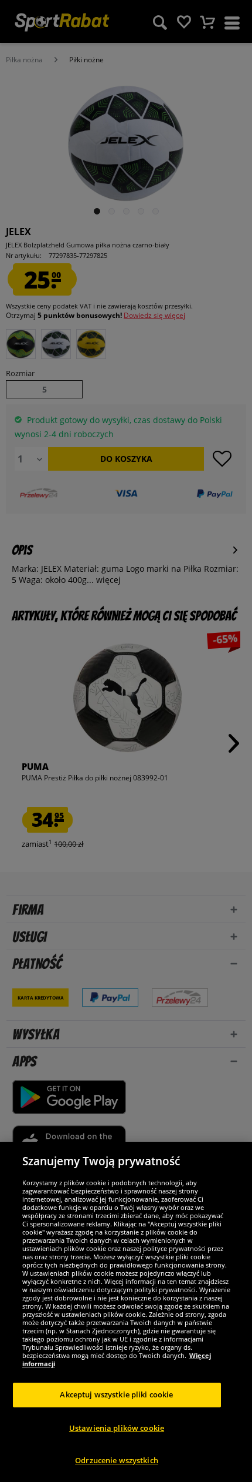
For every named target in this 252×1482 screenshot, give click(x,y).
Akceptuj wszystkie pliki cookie (116, 1394)
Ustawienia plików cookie (116, 1428)
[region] (126, 1312)
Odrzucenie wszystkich (116, 1460)
